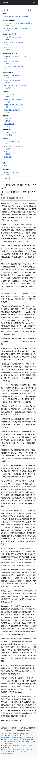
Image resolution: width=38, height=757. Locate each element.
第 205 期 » (31, 10)
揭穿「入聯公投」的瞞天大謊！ (14, 147)
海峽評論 (4, 2)
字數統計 (6, 178)
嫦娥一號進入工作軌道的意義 (13, 42)
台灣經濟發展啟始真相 (11, 75)
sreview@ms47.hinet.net (8, 738)
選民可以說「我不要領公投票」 (14, 105)
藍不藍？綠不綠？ (10, 94)
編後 (5, 166)
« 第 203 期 (6, 10)
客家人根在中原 (9, 124)
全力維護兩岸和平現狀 (11, 141)
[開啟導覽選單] (34, 2)
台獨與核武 (8, 157)
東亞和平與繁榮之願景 (11, 172)
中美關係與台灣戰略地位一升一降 (15, 56)
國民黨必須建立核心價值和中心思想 (16, 17)
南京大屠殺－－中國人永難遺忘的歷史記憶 (18, 23)
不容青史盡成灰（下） (11, 133)
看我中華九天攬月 (10, 47)
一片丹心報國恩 (9, 119)
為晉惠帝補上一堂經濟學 (12, 80)
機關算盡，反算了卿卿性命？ (13, 100)
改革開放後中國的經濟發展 (13, 37)
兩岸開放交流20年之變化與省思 (14, 67)
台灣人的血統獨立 (10, 152)
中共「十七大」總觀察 (11, 61)
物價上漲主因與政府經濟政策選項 (15, 86)
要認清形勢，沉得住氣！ (12, 110)
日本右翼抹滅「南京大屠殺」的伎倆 (16, 28)
